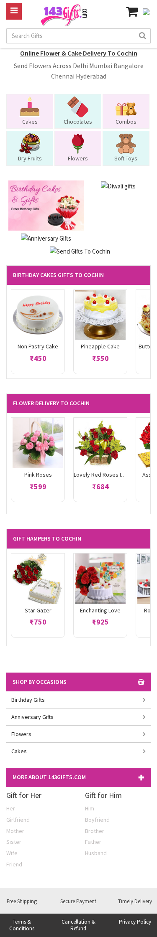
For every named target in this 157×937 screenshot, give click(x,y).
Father (93, 842)
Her (10, 808)
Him (89, 808)
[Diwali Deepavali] (118, 185)
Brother (94, 831)
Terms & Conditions (21, 925)
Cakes (19, 751)
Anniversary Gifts (32, 717)
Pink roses (38, 474)
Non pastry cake (38, 346)
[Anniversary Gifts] (46, 238)
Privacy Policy (135, 921)
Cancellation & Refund (78, 925)
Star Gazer (38, 610)
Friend (14, 864)
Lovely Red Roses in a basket (110, 474)
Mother (15, 831)
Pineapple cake (100, 346)
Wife (12, 853)
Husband (96, 853)
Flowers (21, 734)
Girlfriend (18, 819)
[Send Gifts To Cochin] (80, 250)
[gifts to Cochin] (65, 14)
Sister (13, 842)
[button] (78, 777)
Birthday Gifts (28, 699)
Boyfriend (97, 819)
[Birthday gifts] (45, 205)
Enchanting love (100, 610)
